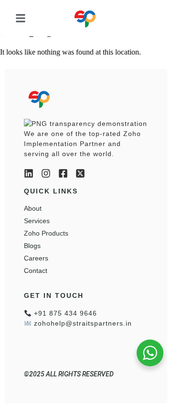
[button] (20, 18)
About (33, 208)
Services (37, 220)
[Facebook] (63, 173)
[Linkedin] (28, 173)
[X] (80, 173)
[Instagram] (46, 173)
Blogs (32, 245)
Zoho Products (46, 233)
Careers (36, 258)
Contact (35, 270)
